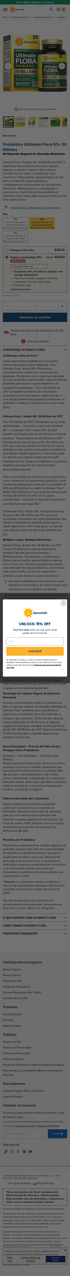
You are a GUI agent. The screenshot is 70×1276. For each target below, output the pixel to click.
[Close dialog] (63, 602)
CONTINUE (35, 651)
